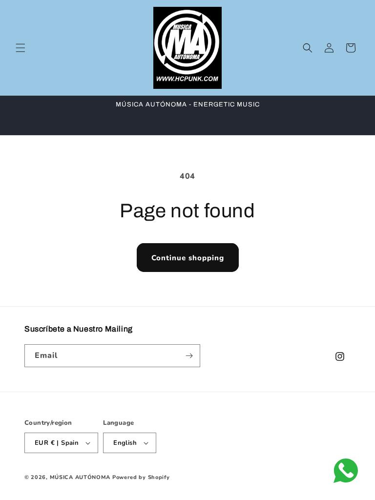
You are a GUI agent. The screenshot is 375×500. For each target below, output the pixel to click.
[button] (20, 48)
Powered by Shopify (141, 477)
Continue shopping (187, 258)
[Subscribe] (189, 355)
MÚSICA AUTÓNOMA (80, 477)
